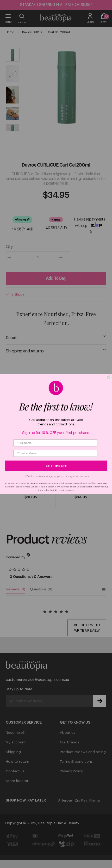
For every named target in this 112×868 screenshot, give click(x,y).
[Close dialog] (108, 377)
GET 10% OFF (56, 465)
